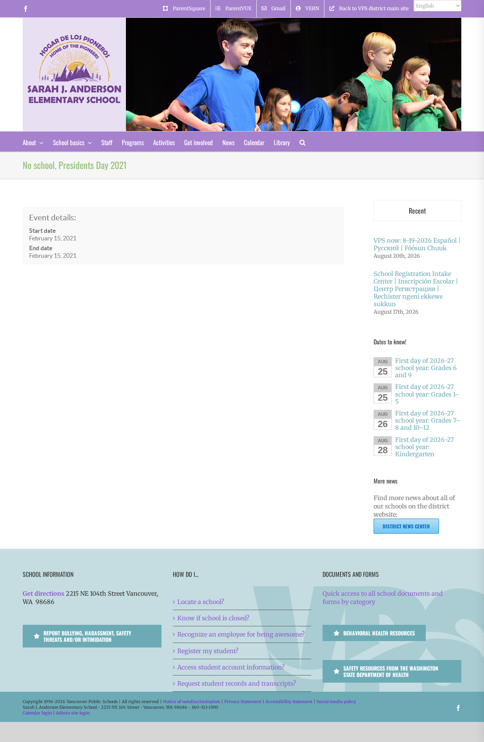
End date (41, 248)
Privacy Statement (242, 701)
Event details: (52, 217)
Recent (417, 210)
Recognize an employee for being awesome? (241, 634)
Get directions (43, 593)
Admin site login (73, 713)
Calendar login (37, 713)
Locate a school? (200, 602)
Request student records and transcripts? (236, 683)
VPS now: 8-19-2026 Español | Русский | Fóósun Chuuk (417, 244)
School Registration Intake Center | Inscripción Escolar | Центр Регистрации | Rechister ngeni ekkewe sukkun (416, 289)
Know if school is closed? (213, 618)
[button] (302, 142)
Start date (42, 230)
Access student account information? (231, 667)
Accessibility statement (288, 701)
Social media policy (336, 701)
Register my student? (208, 651)
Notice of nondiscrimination (191, 701)
